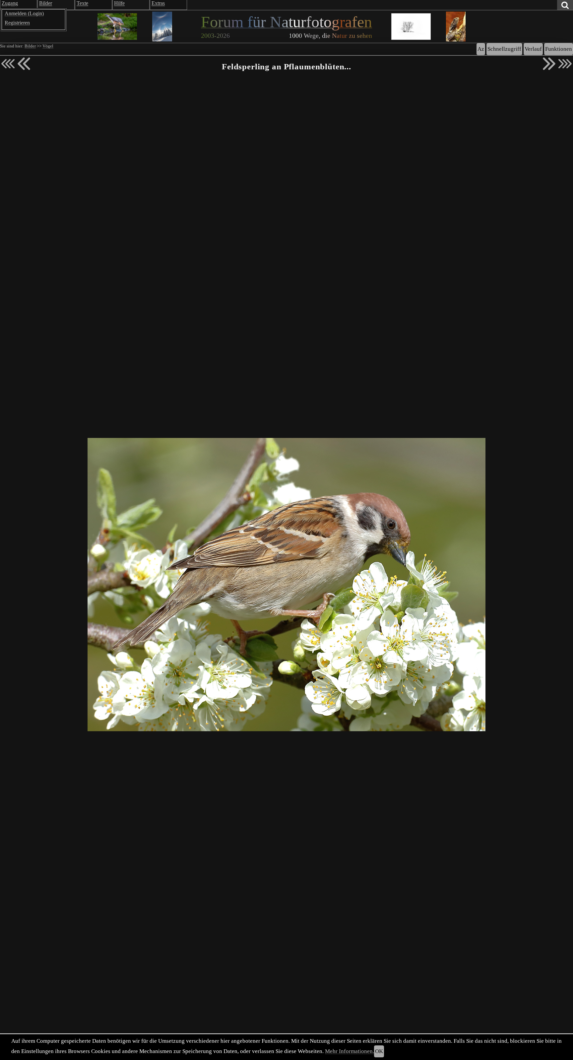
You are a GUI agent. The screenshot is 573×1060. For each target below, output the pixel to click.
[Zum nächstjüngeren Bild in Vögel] (24, 64)
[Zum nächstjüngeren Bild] (8, 64)
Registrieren (17, 23)
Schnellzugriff (504, 49)
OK (379, 1051)
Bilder (30, 46)
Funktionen (558, 49)
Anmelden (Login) (24, 13)
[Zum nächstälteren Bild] (565, 64)
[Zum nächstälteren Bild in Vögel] (549, 64)
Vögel (47, 46)
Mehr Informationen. (349, 1051)
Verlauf (533, 49)
